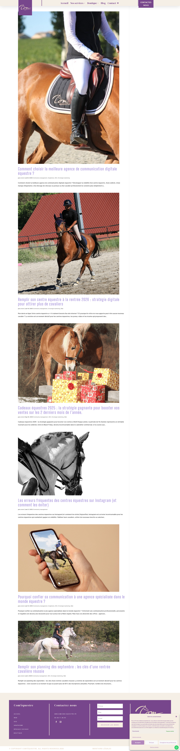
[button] (176, 716)
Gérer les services (136, 737)
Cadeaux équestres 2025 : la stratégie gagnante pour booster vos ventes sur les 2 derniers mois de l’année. (69, 410)
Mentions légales (154, 747)
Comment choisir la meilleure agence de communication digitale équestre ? (67, 171)
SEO (56, 178)
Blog (103, 3)
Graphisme (51, 178)
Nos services (76, 3)
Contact (112, 3)
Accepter (138, 742)
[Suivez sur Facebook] (56, 722)
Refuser (151, 742)
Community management (40, 178)
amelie (22, 178)
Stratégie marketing (64, 178)
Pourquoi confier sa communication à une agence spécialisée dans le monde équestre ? (71, 599)
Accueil (64, 3)
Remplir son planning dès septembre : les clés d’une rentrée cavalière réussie (64, 669)
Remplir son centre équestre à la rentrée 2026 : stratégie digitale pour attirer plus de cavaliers (68, 301)
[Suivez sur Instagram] (60, 722)
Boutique (92, 3)
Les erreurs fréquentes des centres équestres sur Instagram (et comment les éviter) (67, 502)
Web (62, 308)
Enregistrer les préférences (168, 742)
